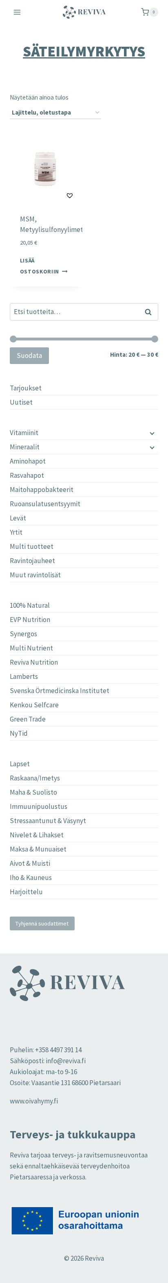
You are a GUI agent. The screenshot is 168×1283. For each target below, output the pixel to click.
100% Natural (30, 605)
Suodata (29, 355)
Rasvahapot (27, 475)
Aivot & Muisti (30, 863)
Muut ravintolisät (35, 574)
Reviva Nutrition (34, 662)
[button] (49, 195)
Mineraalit (25, 446)
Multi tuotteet (31, 546)
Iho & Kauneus (31, 877)
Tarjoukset (26, 388)
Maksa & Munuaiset (38, 849)
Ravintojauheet (32, 560)
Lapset (20, 763)
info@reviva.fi (66, 1060)
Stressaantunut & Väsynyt (48, 820)
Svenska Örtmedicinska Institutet (59, 690)
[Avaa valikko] (17, 12)
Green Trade (28, 719)
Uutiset (21, 402)
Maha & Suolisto (33, 792)
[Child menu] (151, 433)
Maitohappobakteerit (41, 489)
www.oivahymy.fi (34, 1101)
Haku (150, 311)
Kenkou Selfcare (34, 704)
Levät (18, 518)
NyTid (19, 733)
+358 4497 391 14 (58, 1049)
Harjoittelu (26, 891)
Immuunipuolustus (38, 806)
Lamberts (24, 676)
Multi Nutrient (31, 648)
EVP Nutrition (30, 619)
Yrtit (16, 532)
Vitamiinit (24, 432)
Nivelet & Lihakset (37, 834)
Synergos (23, 633)
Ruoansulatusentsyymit (45, 503)
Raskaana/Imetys (35, 778)
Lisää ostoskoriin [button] (39, 266)
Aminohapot (28, 461)
